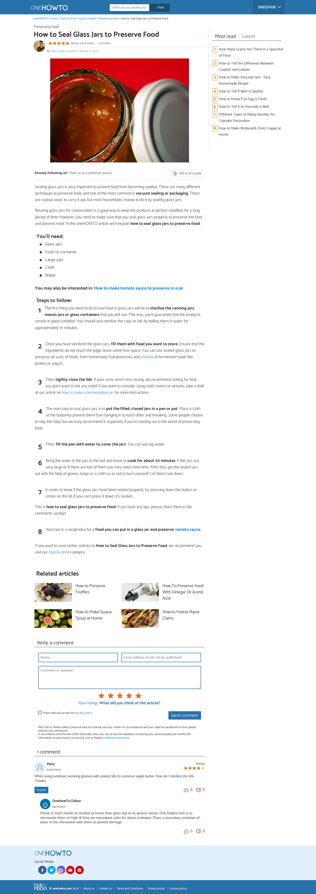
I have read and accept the (67, 713)
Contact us (105, 888)
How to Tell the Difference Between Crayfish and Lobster (246, 66)
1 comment (104, 43)
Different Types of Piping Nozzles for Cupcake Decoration (247, 117)
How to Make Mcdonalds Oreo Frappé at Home (250, 131)
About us (88, 888)
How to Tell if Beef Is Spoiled (241, 91)
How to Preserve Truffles (90, 589)
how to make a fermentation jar (88, 392)
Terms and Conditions (130, 888)
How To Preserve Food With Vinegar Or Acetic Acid (183, 592)
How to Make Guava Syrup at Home (93, 615)
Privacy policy (156, 888)
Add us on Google (189, 173)
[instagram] (61, 870)
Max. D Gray (58, 51)
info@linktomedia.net (116, 737)
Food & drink (68, 18)
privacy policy (83, 713)
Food (54, 18)
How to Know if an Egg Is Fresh (243, 99)
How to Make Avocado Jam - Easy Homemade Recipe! (244, 80)
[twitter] (51, 870)
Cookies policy (178, 888)
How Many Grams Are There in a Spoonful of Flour (251, 52)
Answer (41, 790)
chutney (147, 357)
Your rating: (87, 703)
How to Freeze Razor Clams (181, 615)
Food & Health (87, 18)
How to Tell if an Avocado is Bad (244, 107)
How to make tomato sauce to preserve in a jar (138, 288)
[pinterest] (79, 870)
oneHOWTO (41, 18)
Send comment (184, 715)
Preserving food (108, 18)
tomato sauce (187, 529)
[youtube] (70, 870)
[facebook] (42, 870)
